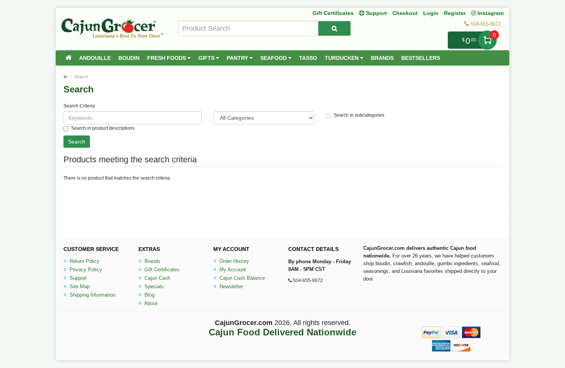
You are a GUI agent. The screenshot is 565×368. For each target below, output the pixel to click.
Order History (233, 261)
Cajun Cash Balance (241, 278)
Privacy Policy (85, 269)
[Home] (68, 58)
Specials (153, 286)
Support (77, 278)
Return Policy (84, 261)
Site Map (79, 286)
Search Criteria (79, 106)
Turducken (342, 58)
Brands (382, 58)
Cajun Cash (156, 278)
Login (431, 13)
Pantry (238, 58)
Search (81, 76)
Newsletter (230, 286)
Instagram (490, 13)
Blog (149, 295)
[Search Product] (334, 28)
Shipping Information (91, 295)
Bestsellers (420, 58)
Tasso (308, 58)
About (150, 303)
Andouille (95, 58)
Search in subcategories (359, 115)
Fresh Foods (167, 58)
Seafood (274, 58)
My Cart (487, 40)
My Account (232, 269)
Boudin (129, 58)
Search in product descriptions (103, 128)
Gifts (207, 58)
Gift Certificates (333, 13)
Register (455, 13)
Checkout (405, 13)
